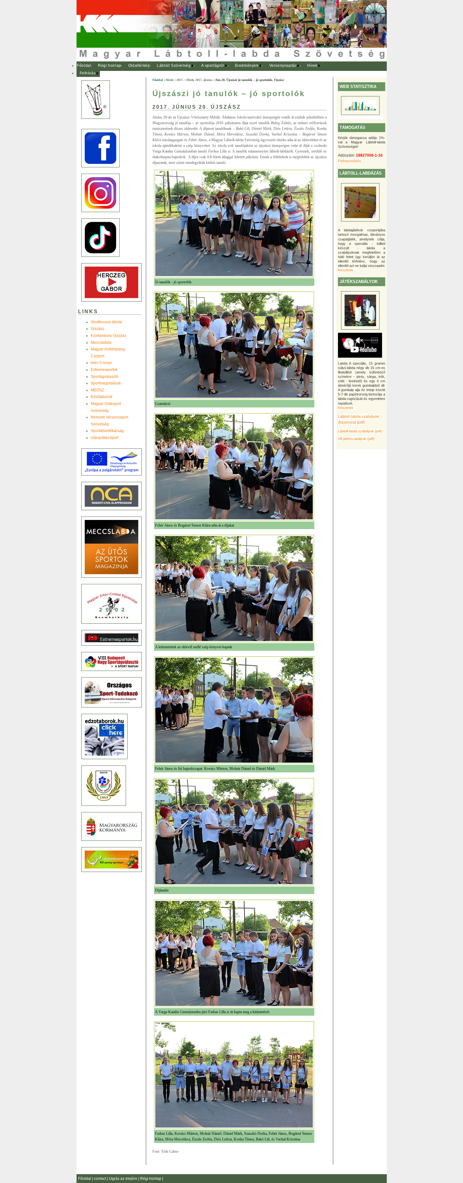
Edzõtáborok (101, 397)
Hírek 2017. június (199, 80)
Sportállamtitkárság (107, 431)
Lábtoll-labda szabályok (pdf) (360, 431)
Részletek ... (347, 270)
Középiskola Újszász (108, 335)
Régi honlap (109, 65)
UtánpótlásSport (104, 438)
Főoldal (84, 65)
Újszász (97, 328)
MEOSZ (97, 390)
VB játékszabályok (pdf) (356, 439)
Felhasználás (349, 161)
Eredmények (247, 65)
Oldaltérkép (139, 65)
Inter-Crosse (101, 363)
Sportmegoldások (106, 383)
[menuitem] (84, 66)
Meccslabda (101, 342)
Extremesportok (104, 369)
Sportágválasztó (104, 376)
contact (100, 1178)
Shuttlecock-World (106, 322)
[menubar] (203, 69)
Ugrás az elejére (123, 1178)
